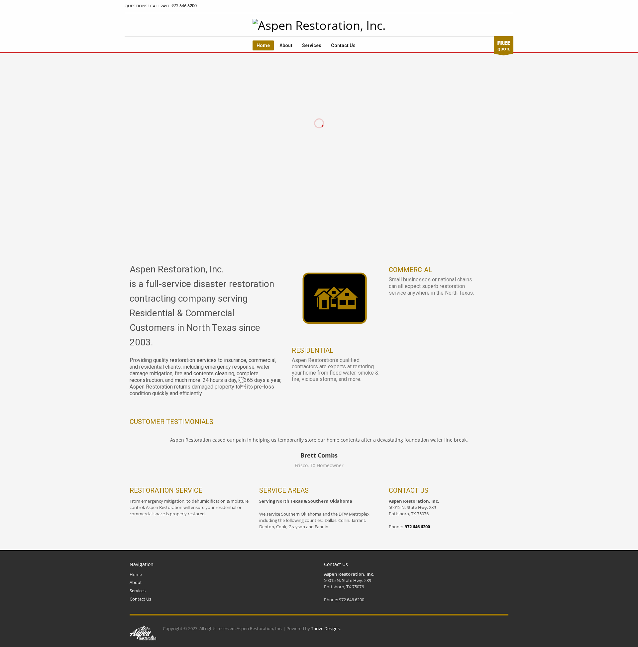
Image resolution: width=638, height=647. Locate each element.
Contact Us (140, 599)
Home (136, 574)
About (136, 582)
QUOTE (503, 45)
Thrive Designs (325, 628)
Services (138, 591)
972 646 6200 (184, 6)
